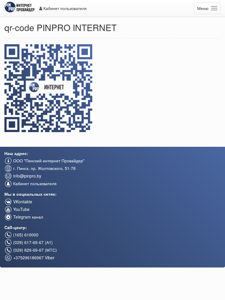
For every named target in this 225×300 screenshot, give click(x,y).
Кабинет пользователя (64, 8)
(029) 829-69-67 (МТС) (34, 250)
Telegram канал (27, 217)
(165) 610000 (25, 235)
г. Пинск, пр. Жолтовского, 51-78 (44, 168)
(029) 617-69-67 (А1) (32, 242)
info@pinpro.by (26, 176)
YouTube (21, 209)
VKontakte (22, 201)
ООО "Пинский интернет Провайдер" (48, 160)
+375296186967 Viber (33, 257)
